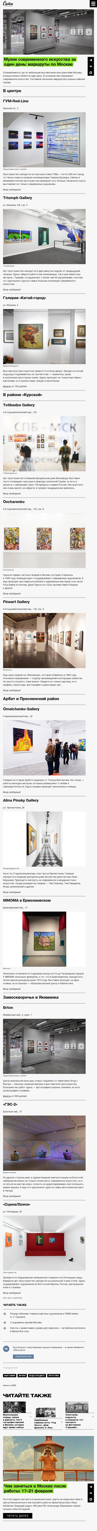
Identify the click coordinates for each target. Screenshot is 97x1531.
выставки (9, 1376)
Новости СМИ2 (9, 1385)
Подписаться (23, 1356)
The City (8, 3)
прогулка (53, 1376)
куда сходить (37, 1376)
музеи (22, 1376)
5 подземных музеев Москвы (26, 1322)
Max (91, 72)
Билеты (7, 386)
